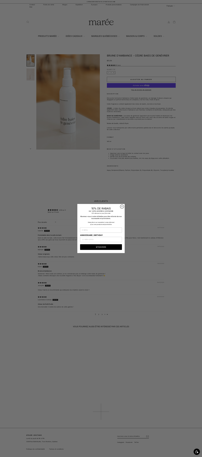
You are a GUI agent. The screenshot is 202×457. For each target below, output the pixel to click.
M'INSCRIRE (101, 247)
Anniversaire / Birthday (91, 235)
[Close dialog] (122, 206)
